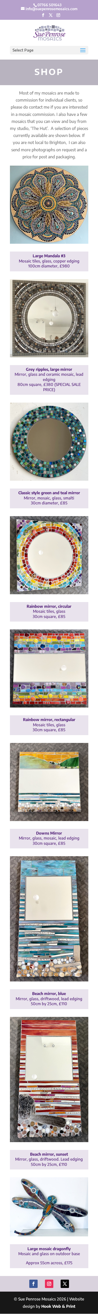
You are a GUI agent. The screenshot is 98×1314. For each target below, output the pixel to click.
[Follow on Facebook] (33, 1284)
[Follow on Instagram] (49, 1284)
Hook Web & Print (58, 1306)
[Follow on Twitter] (65, 1284)
